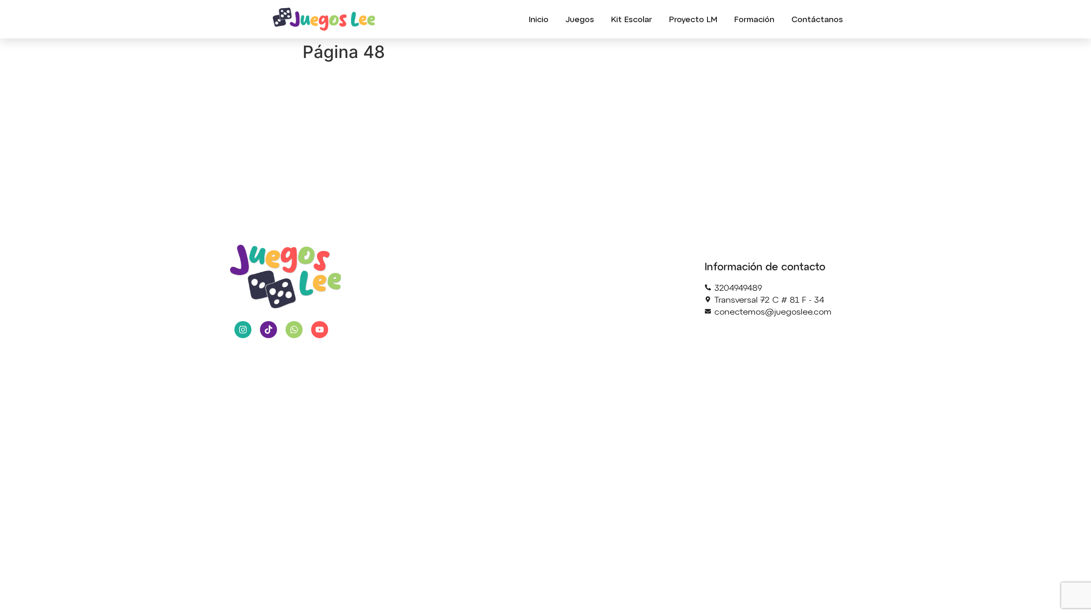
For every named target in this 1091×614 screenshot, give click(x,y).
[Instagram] (242, 329)
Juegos (580, 19)
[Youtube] (319, 329)
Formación (754, 19)
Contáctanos (817, 19)
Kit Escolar (631, 19)
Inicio (538, 19)
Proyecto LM (693, 19)
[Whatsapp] (294, 329)
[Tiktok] (268, 329)
